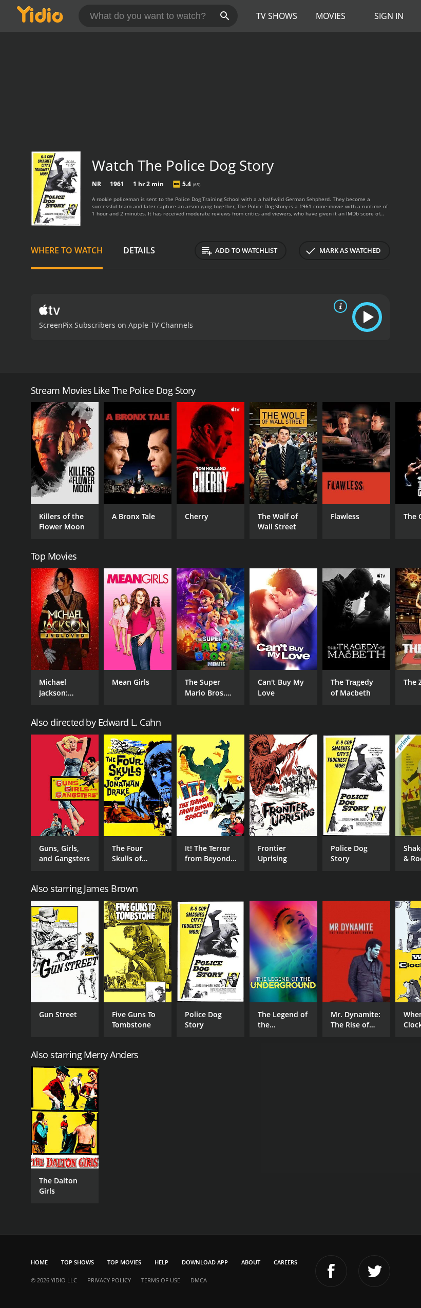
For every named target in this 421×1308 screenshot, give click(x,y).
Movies (331, 16)
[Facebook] (331, 1271)
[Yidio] (40, 16)
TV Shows (276, 16)
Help (161, 1262)
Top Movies (124, 1262)
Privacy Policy (109, 1280)
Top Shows (77, 1262)
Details (139, 250)
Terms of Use (160, 1280)
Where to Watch (67, 250)
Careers (285, 1262)
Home (39, 1262)
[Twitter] (374, 1271)
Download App (205, 1262)
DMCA (198, 1280)
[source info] (338, 306)
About (250, 1262)
